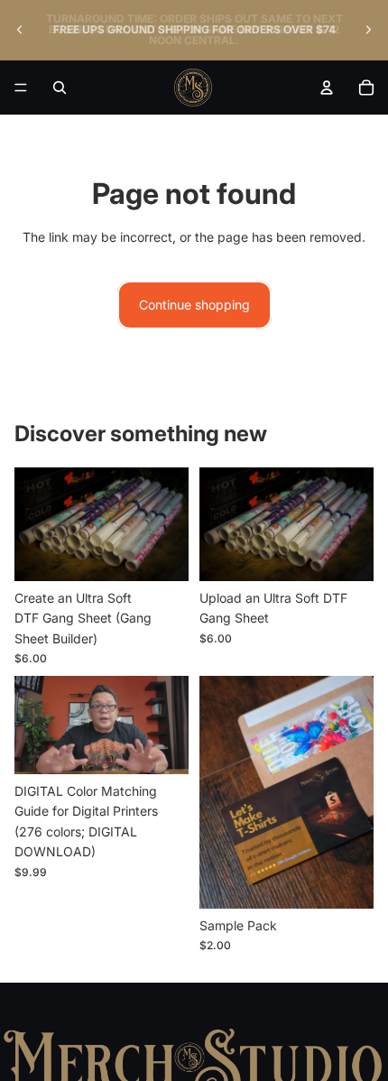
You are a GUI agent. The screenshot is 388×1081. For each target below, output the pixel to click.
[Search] (59, 87)
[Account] (326, 87)
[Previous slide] (20, 30)
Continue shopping (194, 304)
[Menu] (21, 87)
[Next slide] (368, 30)
